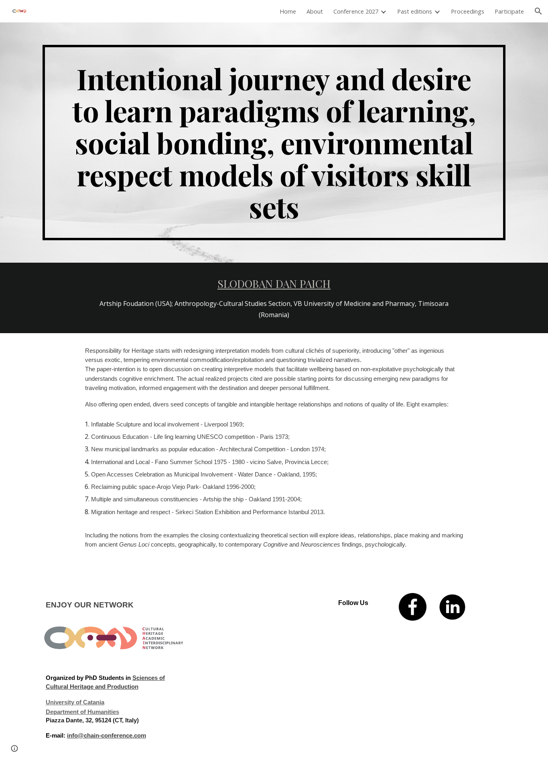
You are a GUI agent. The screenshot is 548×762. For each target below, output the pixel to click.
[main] (274, 142)
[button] (538, 11)
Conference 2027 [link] (355, 11)
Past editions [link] (414, 11)
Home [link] (288, 11)
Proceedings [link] (467, 11)
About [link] (314, 11)
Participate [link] (509, 11)
